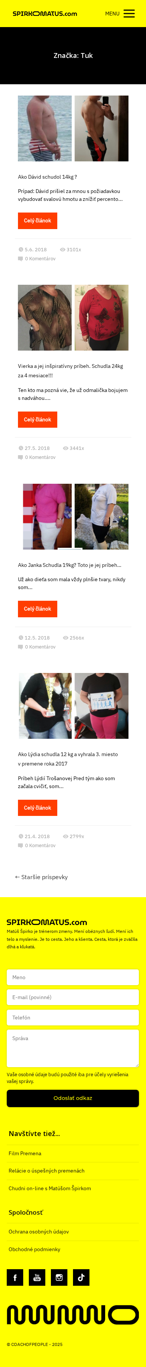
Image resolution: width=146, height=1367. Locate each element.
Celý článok (37, 220)
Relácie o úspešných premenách (47, 1170)
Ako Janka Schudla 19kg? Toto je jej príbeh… (69, 565)
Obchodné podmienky (34, 1249)
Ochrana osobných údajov (39, 1231)
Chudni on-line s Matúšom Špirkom (50, 1188)
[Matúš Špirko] (44, 14)
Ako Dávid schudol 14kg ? (47, 176)
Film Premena (25, 1153)
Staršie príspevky (41, 877)
